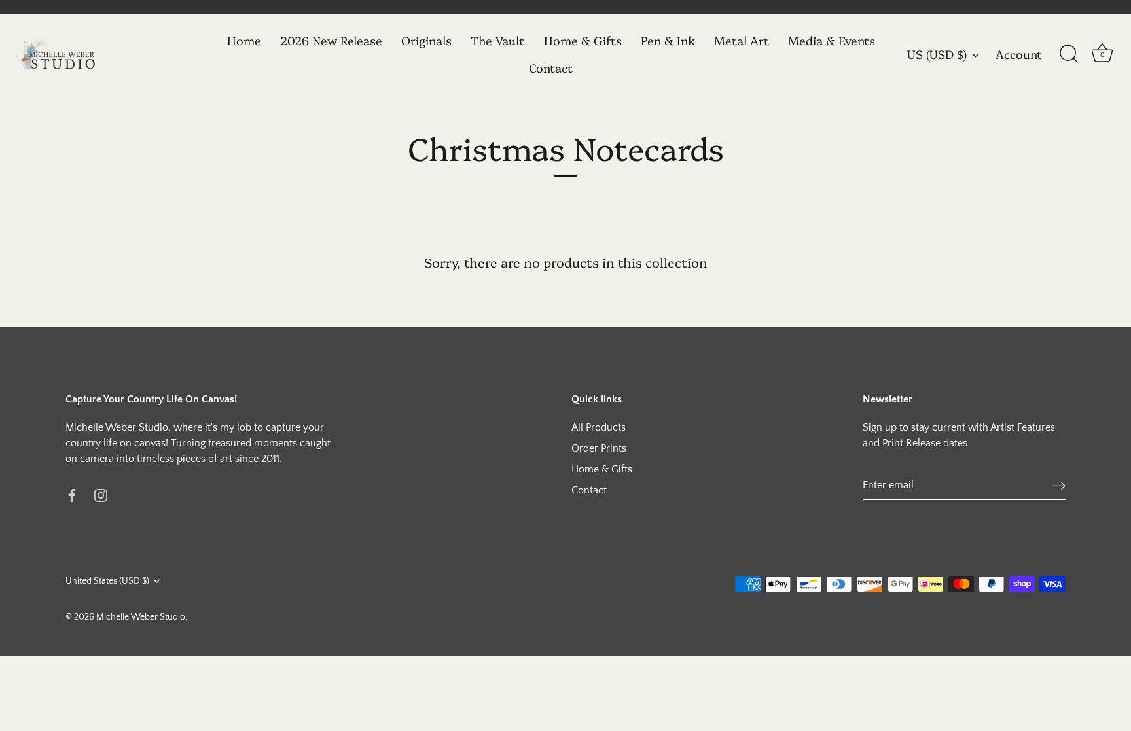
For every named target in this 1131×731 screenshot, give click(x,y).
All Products (598, 427)
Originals (426, 40)
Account (1019, 54)
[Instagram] (100, 494)
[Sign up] (1059, 485)
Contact (551, 68)
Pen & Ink (668, 40)
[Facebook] (72, 494)
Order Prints (598, 448)
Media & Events (831, 40)
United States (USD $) (107, 581)
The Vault (497, 40)
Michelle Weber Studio (140, 617)
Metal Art (741, 40)
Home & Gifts (583, 40)
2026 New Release (331, 40)
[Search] (1068, 54)
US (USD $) (937, 54)
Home (244, 40)
